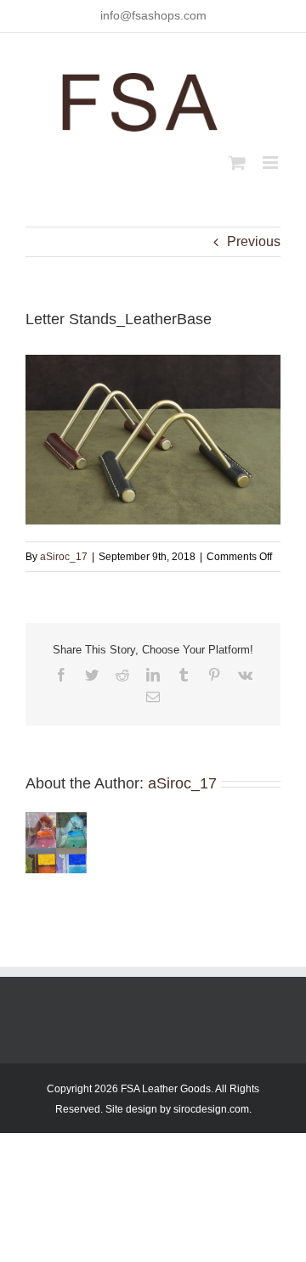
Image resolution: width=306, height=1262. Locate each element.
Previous (253, 241)
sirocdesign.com (211, 1109)
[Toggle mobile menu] (271, 162)
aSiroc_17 (64, 557)
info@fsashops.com (153, 15)
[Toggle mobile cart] (237, 162)
